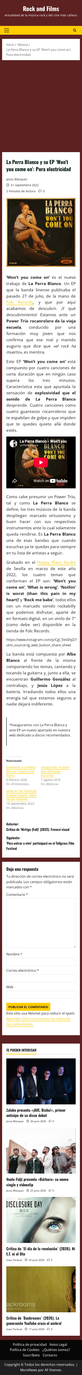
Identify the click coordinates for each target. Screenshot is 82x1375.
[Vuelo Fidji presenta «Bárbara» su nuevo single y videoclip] (41, 1151)
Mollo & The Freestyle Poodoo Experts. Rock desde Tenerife (21, 795)
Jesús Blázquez (16, 179)
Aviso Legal (58, 1344)
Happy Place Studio (56, 562)
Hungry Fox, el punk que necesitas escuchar (55, 771)
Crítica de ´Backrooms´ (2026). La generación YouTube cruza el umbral (33, 1320)
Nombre (14, 954)
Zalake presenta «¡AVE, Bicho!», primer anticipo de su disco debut (36, 1112)
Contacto (50, 1355)
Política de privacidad (30, 1344)
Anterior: (37, 826)
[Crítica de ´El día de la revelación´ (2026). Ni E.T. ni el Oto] (41, 1220)
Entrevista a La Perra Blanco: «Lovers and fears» (20, 771)
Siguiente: (40, 843)
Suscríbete (31, 1355)
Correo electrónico (22, 970)
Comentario (17, 894)
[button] (6, 30)
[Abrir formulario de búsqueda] (74, 30)
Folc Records (19, 302)
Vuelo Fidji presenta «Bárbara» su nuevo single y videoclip (37, 1181)
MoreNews (28, 1370)
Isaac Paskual (14, 1260)
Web (9, 987)
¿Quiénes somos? (56, 1349)
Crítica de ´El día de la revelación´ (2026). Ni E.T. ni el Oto (40, 1251)
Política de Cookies (25, 1349)
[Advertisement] (41, 105)
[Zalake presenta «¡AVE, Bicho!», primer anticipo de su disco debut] (41, 1081)
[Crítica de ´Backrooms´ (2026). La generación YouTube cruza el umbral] (41, 1289)
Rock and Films (41, 8)
